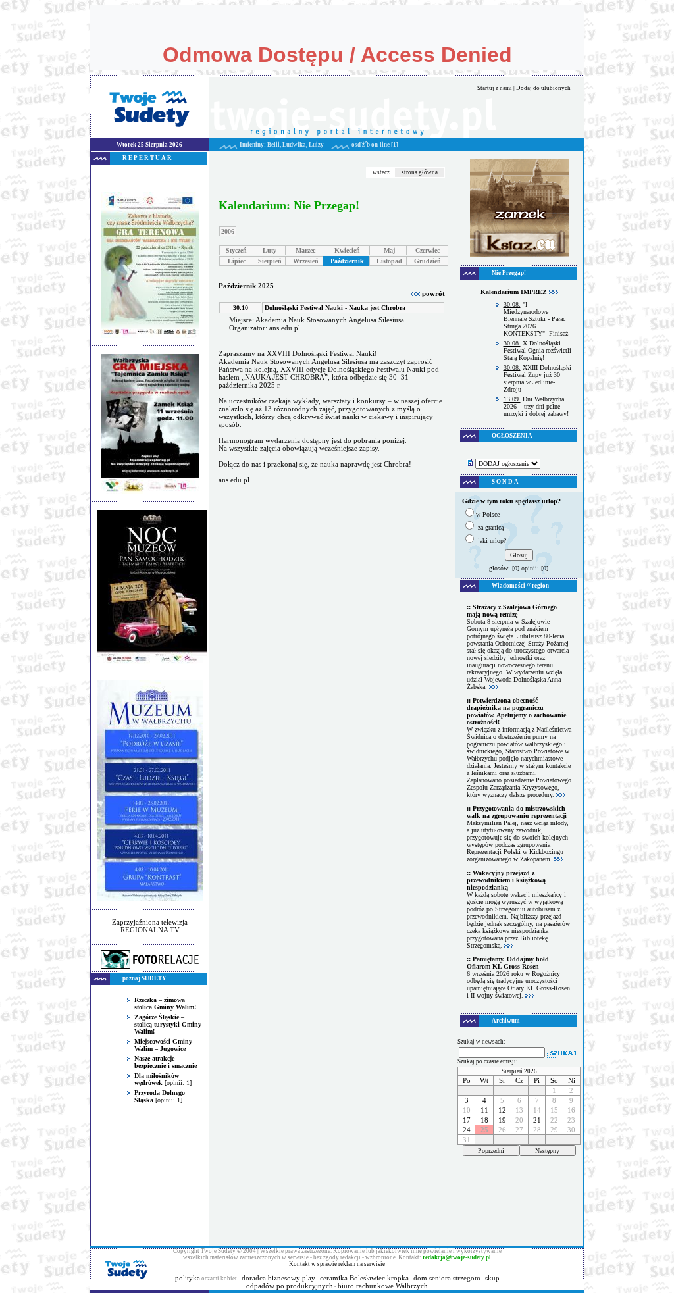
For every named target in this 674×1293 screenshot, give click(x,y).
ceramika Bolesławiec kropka (364, 1278)
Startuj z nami (494, 88)
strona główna (420, 172)
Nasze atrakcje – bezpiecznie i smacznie (165, 1062)
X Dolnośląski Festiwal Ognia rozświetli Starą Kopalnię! (537, 350)
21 (537, 1120)
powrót (432, 293)
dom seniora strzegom (446, 1278)
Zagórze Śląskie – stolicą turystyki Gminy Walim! (167, 1024)
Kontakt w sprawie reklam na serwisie (337, 1264)
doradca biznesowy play (278, 1278)
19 (502, 1120)
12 (502, 1110)
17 (467, 1120)
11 (484, 1110)
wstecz (381, 172)
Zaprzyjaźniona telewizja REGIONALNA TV (150, 926)
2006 (227, 231)
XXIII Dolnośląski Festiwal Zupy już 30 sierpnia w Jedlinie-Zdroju (537, 378)
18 (484, 1120)
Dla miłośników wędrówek (156, 1079)
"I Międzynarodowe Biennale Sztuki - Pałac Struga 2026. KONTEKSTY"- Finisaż (536, 319)
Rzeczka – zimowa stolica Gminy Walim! (165, 1003)
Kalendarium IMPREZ (514, 291)
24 (467, 1130)
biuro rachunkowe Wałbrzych (383, 1286)
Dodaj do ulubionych (543, 88)
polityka (187, 1278)
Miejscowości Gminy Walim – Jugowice (163, 1045)
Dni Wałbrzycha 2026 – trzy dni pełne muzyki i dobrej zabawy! (536, 406)
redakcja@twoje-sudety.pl (457, 1257)
